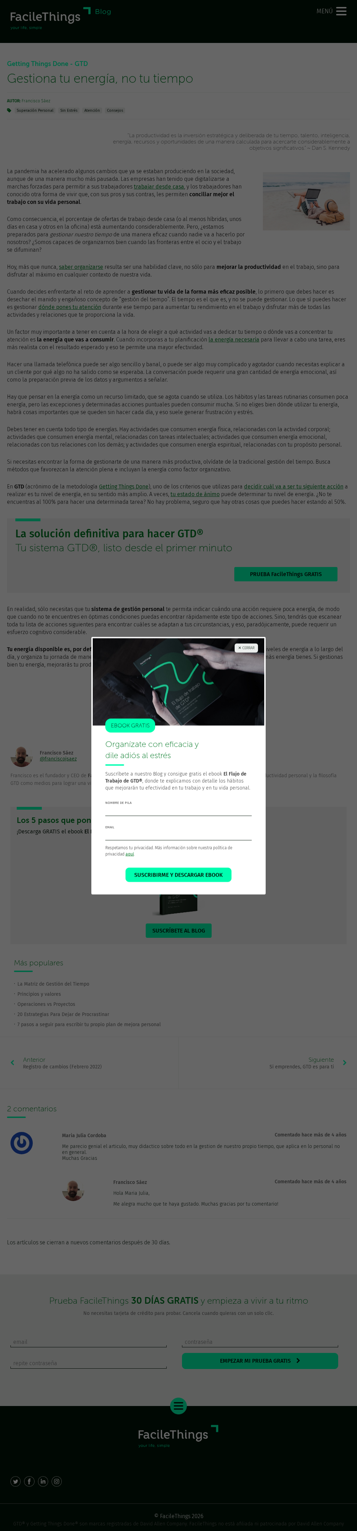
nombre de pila (118, 803)
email (109, 827)
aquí (130, 854)
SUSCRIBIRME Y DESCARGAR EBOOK (178, 874)
